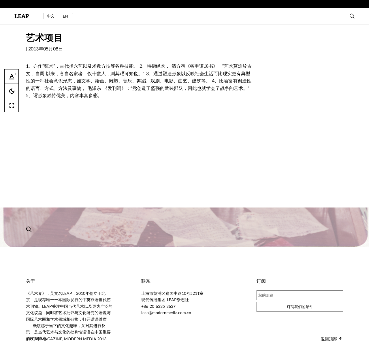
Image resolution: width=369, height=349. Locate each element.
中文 (50, 16)
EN (65, 16)
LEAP (21, 16)
